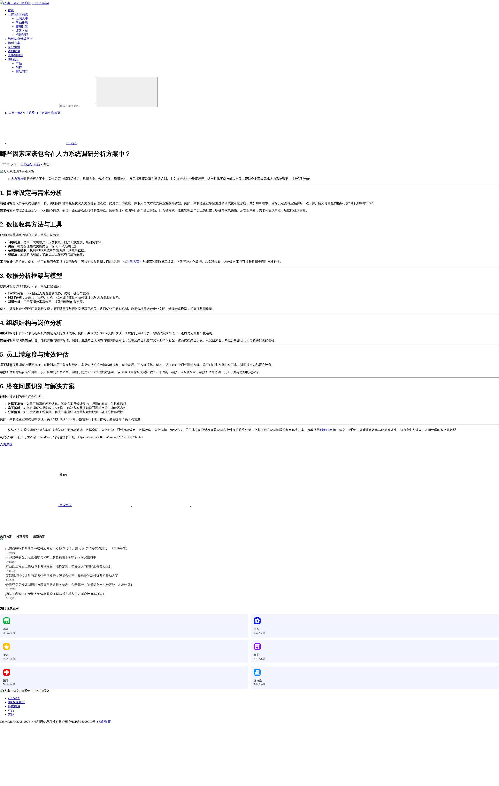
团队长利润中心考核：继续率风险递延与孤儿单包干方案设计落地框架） (56, 594)
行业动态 (14, 698)
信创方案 (14, 43)
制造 (256, 629)
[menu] (1, 0)
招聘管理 (22, 34)
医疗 (6, 680)
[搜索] (127, 92)
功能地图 (105, 721)
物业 (256, 654)
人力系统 (17, 178)
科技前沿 (14, 706)
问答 (19, 67)
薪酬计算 (22, 26)
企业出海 (14, 47)
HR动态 (13, 59)
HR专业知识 (16, 702)
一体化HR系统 (18, 14)
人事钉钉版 (15, 55)
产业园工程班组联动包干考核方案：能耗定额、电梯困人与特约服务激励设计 (59, 566)
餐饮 (6, 654)
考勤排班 (22, 22)
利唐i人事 (132, 261)
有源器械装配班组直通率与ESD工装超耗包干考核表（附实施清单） (52, 557)
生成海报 (65, 505)
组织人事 (22, 18)
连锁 (6, 629)
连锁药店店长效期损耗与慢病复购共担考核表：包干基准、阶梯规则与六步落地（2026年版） (70, 584)
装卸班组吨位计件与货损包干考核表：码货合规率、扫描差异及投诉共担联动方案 (62, 575)
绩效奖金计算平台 (20, 39)
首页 (11, 10)
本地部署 (14, 51)
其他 (11, 714)
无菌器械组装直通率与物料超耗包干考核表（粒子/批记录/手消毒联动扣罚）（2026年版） (67, 548)
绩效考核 (22, 30)
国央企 (258, 680)
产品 (19, 63)
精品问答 (22, 71)
